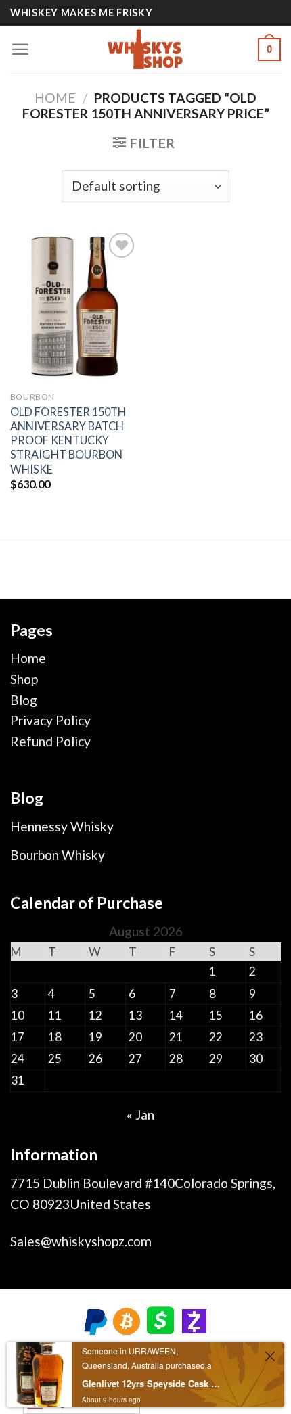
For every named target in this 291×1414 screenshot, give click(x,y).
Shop (24, 679)
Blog (23, 700)
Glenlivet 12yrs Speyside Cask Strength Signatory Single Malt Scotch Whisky (151, 1383)
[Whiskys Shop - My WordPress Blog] (145, 49)
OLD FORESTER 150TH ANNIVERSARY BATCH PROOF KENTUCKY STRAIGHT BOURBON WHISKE (68, 440)
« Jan (140, 1114)
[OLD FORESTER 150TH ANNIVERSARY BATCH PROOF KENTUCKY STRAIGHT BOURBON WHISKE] (74, 306)
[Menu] (20, 49)
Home (55, 98)
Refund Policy (50, 741)
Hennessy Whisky (62, 826)
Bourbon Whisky (57, 855)
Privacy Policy (50, 720)
